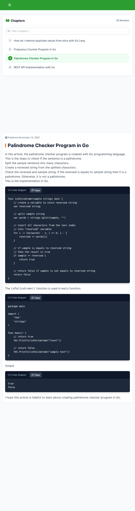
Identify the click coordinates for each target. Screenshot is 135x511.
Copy (37, 190)
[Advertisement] (67, 104)
